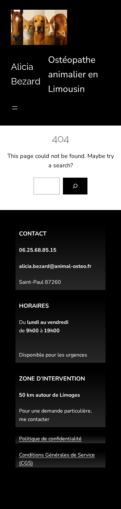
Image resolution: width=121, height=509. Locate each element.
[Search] (75, 186)
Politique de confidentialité (50, 438)
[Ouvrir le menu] (15, 108)
